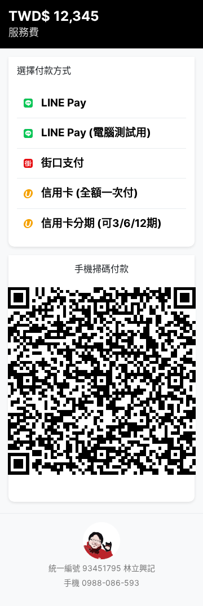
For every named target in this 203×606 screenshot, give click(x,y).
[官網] (101, 539)
